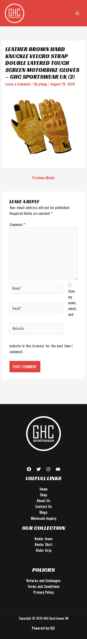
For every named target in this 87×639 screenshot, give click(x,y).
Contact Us (43, 506)
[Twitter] (38, 469)
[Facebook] (29, 469)
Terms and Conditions (44, 586)
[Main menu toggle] (77, 13)
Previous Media (43, 177)
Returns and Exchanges (43, 580)
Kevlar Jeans (44, 538)
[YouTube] (58, 469)
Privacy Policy (43, 592)
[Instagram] (48, 469)
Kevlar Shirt (43, 544)
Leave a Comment (18, 83)
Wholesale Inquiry (43, 518)
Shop (43, 494)
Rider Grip (43, 550)
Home (44, 488)
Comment (17, 224)
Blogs (43, 512)
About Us (43, 500)
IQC (52, 628)
